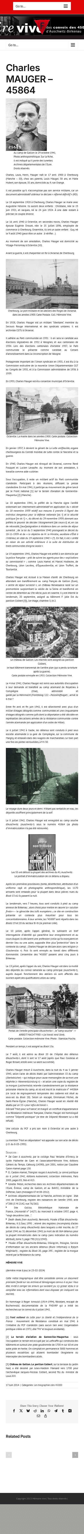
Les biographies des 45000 (48, 1385)
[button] (9, 1455)
